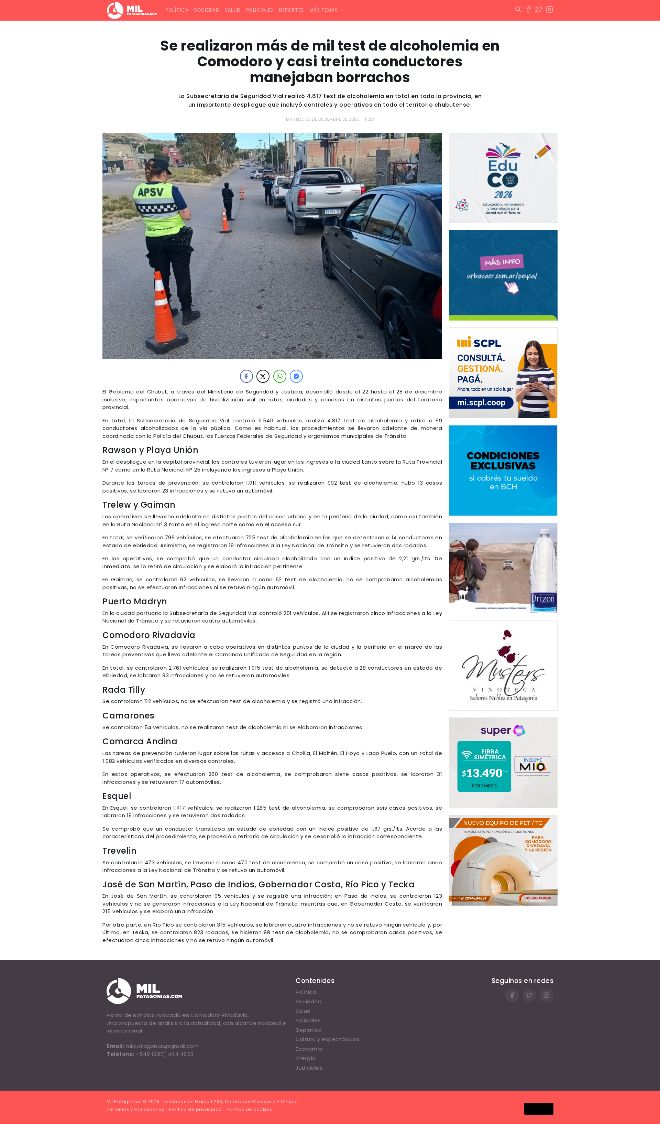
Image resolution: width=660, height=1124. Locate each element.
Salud (233, 10)
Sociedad (206, 10)
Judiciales (309, 1067)
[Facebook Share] (246, 376)
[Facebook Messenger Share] (296, 376)
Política (176, 10)
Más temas (323, 10)
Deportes (291, 10)
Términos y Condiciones (135, 1109)
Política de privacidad (195, 1109)
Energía (306, 1058)
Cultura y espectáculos (327, 1039)
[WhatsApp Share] (279, 376)
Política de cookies (249, 1109)
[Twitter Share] (263, 376)
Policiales (259, 10)
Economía (309, 1048)
